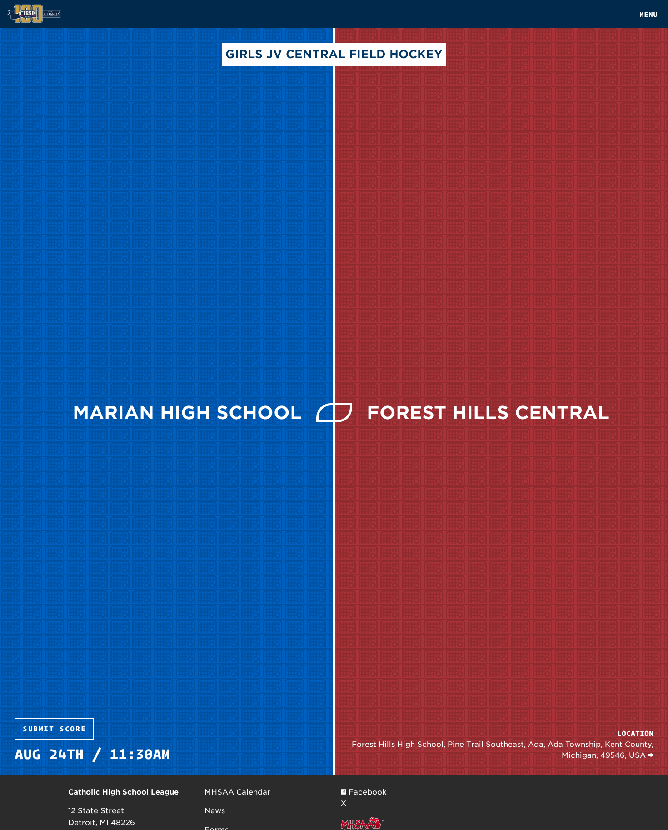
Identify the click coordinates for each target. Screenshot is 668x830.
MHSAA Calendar (237, 792)
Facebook (366, 792)
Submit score (54, 729)
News (214, 810)
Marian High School (187, 413)
